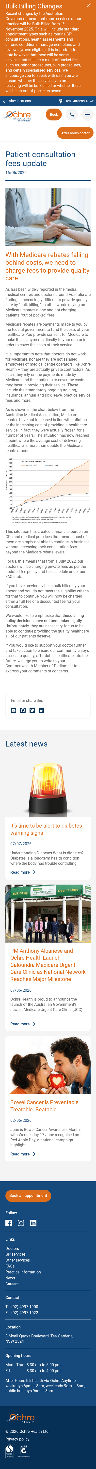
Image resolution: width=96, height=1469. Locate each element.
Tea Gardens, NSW (76, 101)
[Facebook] (23, 710)
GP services (15, 1254)
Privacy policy (17, 1439)
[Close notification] (88, 5)
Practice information (23, 1272)
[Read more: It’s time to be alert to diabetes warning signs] (48, 788)
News (10, 1278)
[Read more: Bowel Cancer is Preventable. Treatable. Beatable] (48, 1065)
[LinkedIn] (41, 710)
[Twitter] (32, 710)
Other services (17, 1260)
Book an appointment (28, 1197)
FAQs (10, 1266)
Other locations (19, 101)
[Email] (13, 710)
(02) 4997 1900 (24, 1306)
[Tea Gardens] (16, 113)
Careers (11, 1284)
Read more (20, 872)
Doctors (12, 1248)
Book (56, 116)
